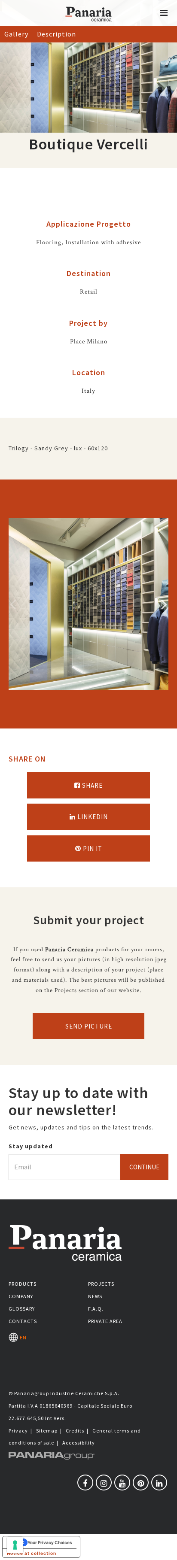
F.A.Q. (96, 1308)
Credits (75, 1430)
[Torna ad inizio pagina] (164, 1547)
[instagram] (104, 1482)
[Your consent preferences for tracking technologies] (15, 1545)
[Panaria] (88, 24)
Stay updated (31, 1146)
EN (22, 1337)
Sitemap (47, 1430)
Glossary (22, 1308)
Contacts (23, 1321)
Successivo (164, 604)
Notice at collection (31, 1553)
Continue (144, 1167)
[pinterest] (141, 1482)
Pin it (91, 848)
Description (56, 34)
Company (21, 1296)
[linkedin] (159, 1482)
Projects (101, 1284)
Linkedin (92, 817)
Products (23, 1284)
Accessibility (78, 1442)
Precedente (13, 604)
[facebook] (85, 1482)
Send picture (88, 1026)
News (95, 1296)
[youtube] (122, 1482)
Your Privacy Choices (49, 1542)
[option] (88, 604)
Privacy (18, 1430)
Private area (105, 1321)
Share (91, 785)
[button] (164, 13)
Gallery (16, 34)
